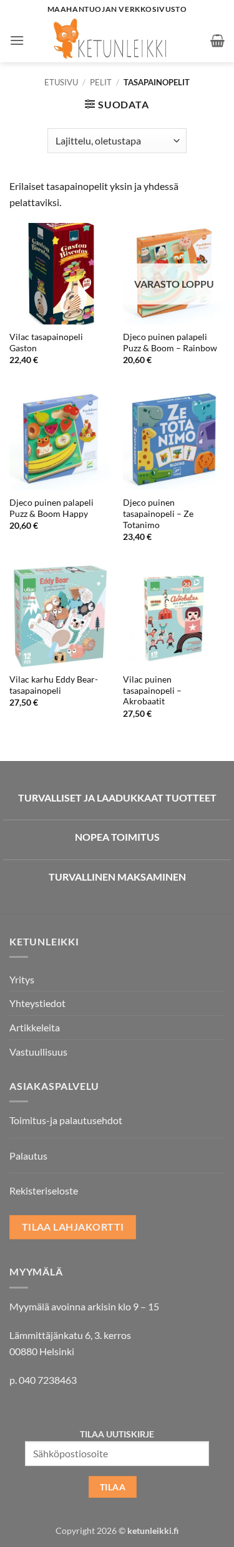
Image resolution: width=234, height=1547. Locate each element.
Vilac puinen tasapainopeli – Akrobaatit (152, 690)
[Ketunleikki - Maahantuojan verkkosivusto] (117, 40)
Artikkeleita (34, 1027)
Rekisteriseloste (43, 1190)
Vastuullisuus (38, 1051)
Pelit (101, 82)
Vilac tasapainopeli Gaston (46, 342)
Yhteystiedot (37, 1003)
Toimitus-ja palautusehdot (65, 1120)
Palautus (28, 1155)
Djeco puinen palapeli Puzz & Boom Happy (51, 508)
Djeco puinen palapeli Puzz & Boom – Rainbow (170, 342)
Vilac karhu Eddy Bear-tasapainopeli (53, 685)
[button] (16, 40)
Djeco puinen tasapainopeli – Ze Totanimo (158, 513)
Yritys (21, 979)
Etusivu (61, 82)
